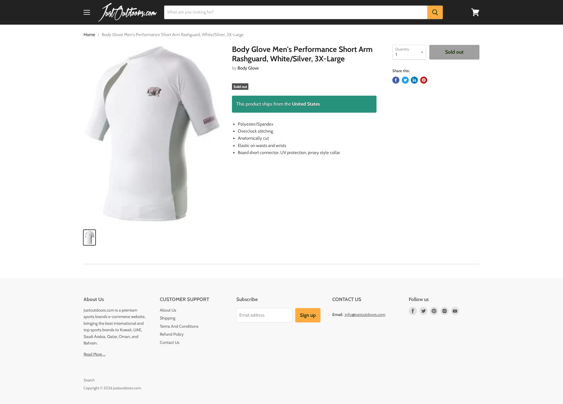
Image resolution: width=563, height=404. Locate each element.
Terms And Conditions (179, 326)
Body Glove (248, 68)
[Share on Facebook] (395, 80)
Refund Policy (172, 334)
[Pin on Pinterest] (423, 80)
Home (89, 34)
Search (89, 380)
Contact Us (169, 342)
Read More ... (95, 354)
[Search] (435, 12)
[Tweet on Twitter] (405, 80)
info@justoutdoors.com (365, 314)
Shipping (167, 318)
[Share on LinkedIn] (414, 80)
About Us (168, 310)
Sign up (308, 315)
